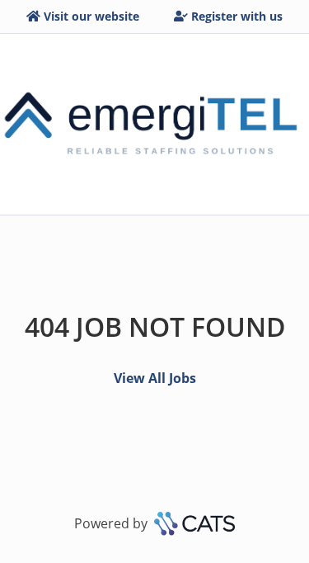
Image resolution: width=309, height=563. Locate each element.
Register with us (237, 16)
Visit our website (91, 16)
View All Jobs (155, 378)
